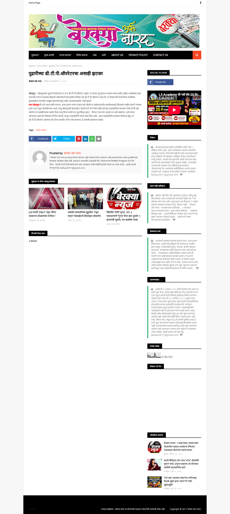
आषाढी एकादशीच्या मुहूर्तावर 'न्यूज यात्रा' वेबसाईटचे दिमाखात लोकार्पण (84, 214)
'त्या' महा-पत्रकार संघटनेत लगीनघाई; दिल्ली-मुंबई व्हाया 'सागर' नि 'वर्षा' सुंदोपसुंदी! (180, 481)
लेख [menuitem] (94, 55)
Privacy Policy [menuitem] (138, 55)
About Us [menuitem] (117, 55)
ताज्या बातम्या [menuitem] (65, 55)
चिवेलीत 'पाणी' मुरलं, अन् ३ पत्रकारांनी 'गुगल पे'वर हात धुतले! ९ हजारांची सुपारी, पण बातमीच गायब (124, 216)
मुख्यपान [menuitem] (35, 55)
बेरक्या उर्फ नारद (35, 81)
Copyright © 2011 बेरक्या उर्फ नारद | (185, 509)
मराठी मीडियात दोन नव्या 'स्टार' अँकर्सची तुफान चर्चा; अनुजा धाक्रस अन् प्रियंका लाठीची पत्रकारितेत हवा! (181, 464)
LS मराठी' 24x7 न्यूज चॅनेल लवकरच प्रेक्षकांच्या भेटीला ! (42, 214)
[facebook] (200, 3)
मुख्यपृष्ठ (32, 66)
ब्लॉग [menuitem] (104, 55)
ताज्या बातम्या (42, 66)
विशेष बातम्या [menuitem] (82, 55)
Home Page (34, 3)
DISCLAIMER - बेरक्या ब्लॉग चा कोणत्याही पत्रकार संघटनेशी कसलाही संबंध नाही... (133, 509)
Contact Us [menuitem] (160, 55)
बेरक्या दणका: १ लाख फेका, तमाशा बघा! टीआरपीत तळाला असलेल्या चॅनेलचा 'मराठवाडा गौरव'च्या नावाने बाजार (181, 446)
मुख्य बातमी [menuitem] (49, 55)
